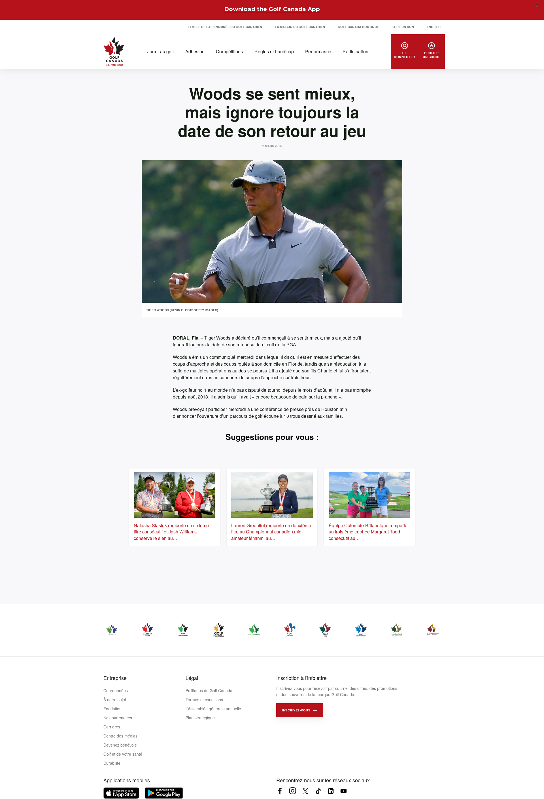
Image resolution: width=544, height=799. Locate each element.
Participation (355, 51)
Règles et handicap (274, 51)
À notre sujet (114, 699)
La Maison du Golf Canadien (300, 27)
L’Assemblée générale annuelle (213, 708)
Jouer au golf (160, 51)
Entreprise (115, 677)
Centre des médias (120, 736)
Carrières (111, 727)
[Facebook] (279, 790)
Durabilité (111, 763)
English (434, 27)
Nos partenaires (117, 717)
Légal (192, 677)
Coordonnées (115, 690)
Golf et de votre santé (122, 754)
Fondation (112, 708)
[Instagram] (292, 790)
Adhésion (195, 51)
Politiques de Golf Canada (209, 690)
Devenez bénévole (120, 745)
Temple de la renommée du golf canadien (225, 27)
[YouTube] (343, 790)
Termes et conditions (204, 699)
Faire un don (403, 27)
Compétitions (229, 51)
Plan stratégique (200, 717)
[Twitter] (305, 790)
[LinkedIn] (330, 790)
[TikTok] (318, 790)
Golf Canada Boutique (358, 27)
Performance (318, 51)
